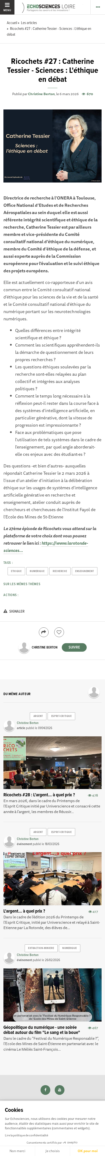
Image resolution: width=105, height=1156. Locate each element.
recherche (60, 571)
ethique (16, 571)
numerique (37, 571)
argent (38, 716)
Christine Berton (41, 94)
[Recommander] (59, 632)
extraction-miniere (41, 948)
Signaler (17, 611)
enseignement (84, 571)
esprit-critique (61, 716)
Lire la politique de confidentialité (26, 1135)
